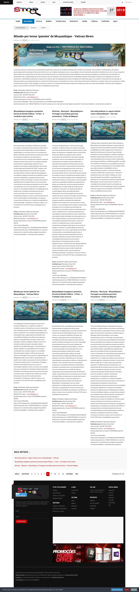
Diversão (105, 21)
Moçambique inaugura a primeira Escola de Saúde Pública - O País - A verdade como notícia (29, 113)
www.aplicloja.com (32, 97)
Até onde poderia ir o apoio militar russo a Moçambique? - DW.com (37, 458)
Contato (74, 508)
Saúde (84, 21)
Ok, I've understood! (117, 589)
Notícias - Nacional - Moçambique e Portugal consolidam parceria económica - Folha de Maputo (67, 113)
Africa (39, 21)
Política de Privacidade (60, 508)
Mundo (49, 21)
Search (73, 503)
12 (63, 474)
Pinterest (111, 497)
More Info (134, 589)
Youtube (111, 500)
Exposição (93, 506)
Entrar (55, 490)
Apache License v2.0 (58, 577)
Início (17, 474)
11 (59, 474)
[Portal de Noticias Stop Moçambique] (27, 11)
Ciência (94, 21)
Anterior (25, 474)
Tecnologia (61, 21)
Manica (43, 27)
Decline (127, 589)
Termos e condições (59, 506)
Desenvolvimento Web (72, 575)
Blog (54, 2)
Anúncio (92, 500)
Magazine (6, 2)
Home (18, 21)
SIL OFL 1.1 (37, 580)
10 (55, 474)
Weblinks (74, 506)
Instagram (112, 502)
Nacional (28, 21)
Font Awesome (19, 580)
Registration (57, 493)
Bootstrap (18, 577)
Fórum (73, 493)
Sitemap (92, 508)
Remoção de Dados (58, 511)
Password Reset (58, 498)
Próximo (69, 474)
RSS (110, 505)
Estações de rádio (68, 2)
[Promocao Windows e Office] (88, 552)
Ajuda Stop (74, 490)
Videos (31, 2)
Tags (72, 500)
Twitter (111, 493)
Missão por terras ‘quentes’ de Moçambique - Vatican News (54, 36)
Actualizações (94, 503)
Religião (83, 2)
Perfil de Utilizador (59, 495)
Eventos (19, 2)
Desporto (74, 21)
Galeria (43, 2)
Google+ (111, 495)
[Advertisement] (88, 530)
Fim (76, 474)
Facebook (111, 490)
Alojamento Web (20, 575)
